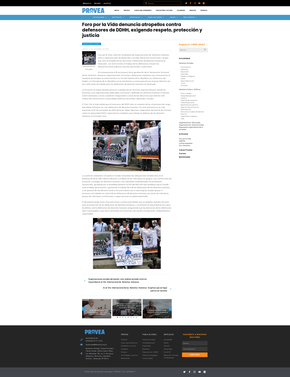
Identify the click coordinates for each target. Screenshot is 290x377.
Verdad (97, 3)
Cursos (182, 153)
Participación (186, 109)
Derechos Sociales (186, 63)
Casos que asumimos (142, 10)
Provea (127, 10)
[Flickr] (204, 3)
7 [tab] (134, 317)
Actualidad (98, 17)
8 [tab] (136, 317)
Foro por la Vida (185, 138)
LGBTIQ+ (182, 141)
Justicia (107, 3)
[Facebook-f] (191, 3)
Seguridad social (187, 81)
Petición (184, 114)
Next (170, 309)
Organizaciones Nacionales (91, 44)
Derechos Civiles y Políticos (189, 89)
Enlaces (193, 10)
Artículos (117, 17)
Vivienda (184, 85)
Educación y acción (164, 10)
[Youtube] (199, 3)
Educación (185, 71)
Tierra (183, 83)
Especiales (135, 17)
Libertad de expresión (189, 100)
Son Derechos (184, 145)
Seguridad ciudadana (189, 116)
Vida (182, 118)
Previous (83, 309)
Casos (173, 17)
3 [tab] (123, 317)
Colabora (181, 10)
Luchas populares (185, 143)
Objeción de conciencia (190, 107)
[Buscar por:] (193, 49)
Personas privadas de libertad (192, 111)
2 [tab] (120, 317)
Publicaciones (155, 17)
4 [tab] (125, 317)
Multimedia (189, 17)
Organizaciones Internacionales (191, 125)
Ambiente (184, 69)
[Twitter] (186, 3)
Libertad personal (187, 102)
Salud (183, 78)
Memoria (87, 3)
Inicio (116, 10)
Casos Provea (185, 150)
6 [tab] (131, 317)
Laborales (184, 74)
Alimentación (186, 67)
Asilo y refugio (186, 93)
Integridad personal (188, 96)
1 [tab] (117, 317)
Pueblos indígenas (188, 76)
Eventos (204, 10)
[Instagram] (195, 3)
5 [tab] (128, 317)
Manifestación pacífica (189, 105)
